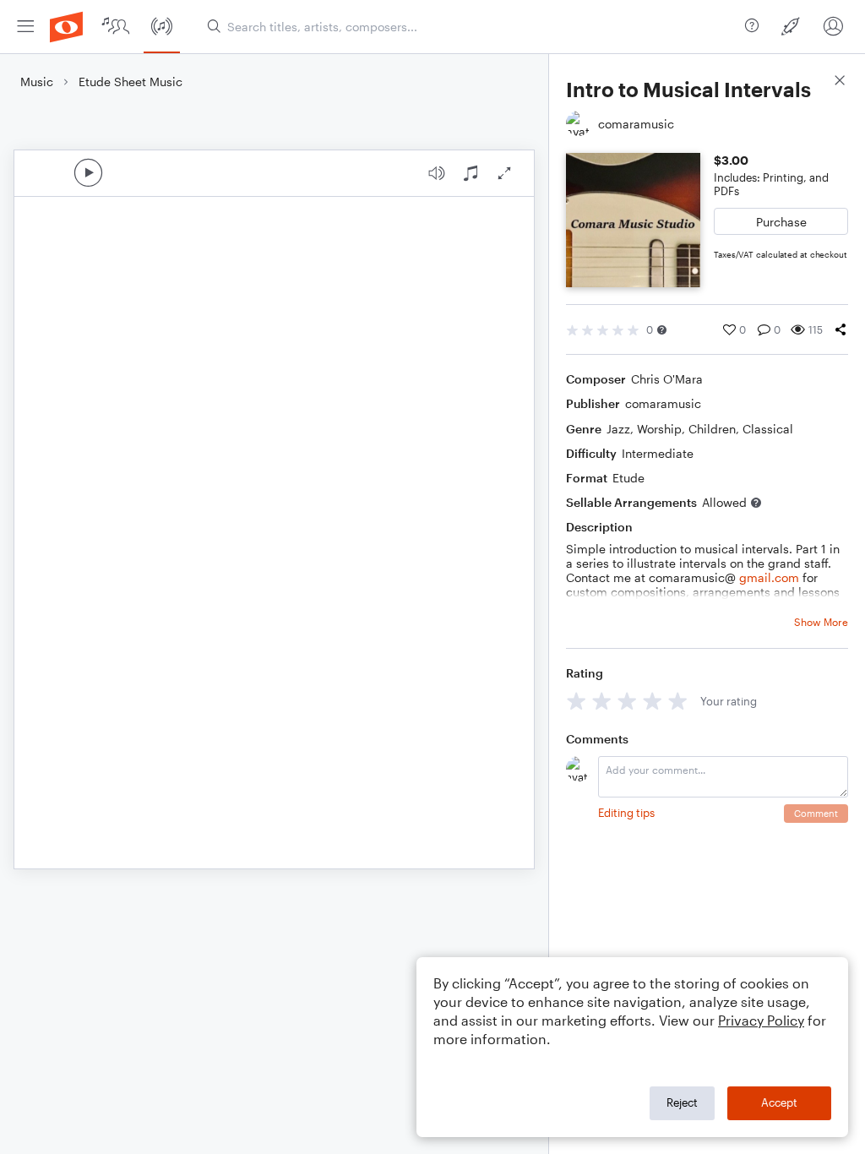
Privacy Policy (761, 1020)
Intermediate (658, 453)
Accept (779, 1102)
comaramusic (663, 403)
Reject (682, 1102)
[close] (839, 82)
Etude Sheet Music (130, 81)
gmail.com (769, 577)
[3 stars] (627, 700)
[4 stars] (652, 700)
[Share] (840, 329)
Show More (821, 622)
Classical (768, 429)
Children (712, 429)
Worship (659, 429)
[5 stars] (677, 700)
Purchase (781, 222)
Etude (628, 478)
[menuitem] (25, 26)
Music (36, 81)
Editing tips (626, 812)
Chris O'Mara (667, 379)
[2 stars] (601, 700)
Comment (816, 813)
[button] (661, 329)
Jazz (618, 429)
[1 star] (576, 700)
